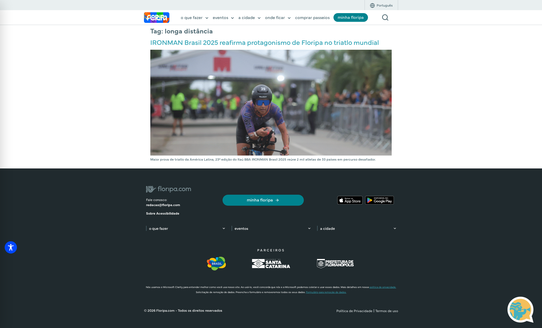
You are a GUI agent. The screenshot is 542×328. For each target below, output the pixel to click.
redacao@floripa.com (163, 204)
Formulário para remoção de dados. (326, 292)
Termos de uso (386, 311)
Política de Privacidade (354, 311)
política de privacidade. (382, 287)
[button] (195, 18)
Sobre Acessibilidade (162, 213)
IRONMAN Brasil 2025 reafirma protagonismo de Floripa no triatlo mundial (264, 42)
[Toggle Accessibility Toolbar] (10, 247)
